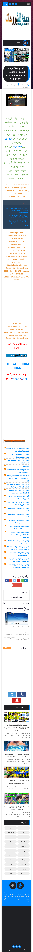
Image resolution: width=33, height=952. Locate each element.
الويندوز (9, 138)
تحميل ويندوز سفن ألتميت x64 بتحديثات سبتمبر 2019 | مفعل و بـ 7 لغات (18, 560)
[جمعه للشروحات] (17, 27)
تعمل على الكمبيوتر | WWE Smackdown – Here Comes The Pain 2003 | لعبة (16, 755)
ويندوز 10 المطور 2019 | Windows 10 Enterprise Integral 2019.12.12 (19, 491)
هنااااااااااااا (11, 364)
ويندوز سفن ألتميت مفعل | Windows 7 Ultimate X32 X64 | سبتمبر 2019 (18, 566)
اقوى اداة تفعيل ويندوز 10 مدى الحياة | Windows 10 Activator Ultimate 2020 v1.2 (18, 478)
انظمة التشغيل (23, 842)
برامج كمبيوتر (23, 851)
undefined (26, 466)
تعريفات (24, 855)
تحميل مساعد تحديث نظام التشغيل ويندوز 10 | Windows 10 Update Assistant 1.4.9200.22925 (16, 210)
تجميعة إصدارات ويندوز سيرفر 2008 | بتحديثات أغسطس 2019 (19, 455)
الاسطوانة (17, 146)
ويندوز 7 (13, 85)
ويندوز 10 (20, 85)
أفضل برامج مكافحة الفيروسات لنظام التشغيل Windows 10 (19, 497)
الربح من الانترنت (10, 832)
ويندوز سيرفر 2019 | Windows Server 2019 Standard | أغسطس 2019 (17, 449)
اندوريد (10, 837)
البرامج (25, 378)
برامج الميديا (10, 846)
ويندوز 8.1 (8, 85)
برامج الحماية (23, 846)
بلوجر (10, 851)
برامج (10, 842)
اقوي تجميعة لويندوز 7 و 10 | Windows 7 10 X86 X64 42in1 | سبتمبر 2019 (17, 217)
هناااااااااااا (25, 364)
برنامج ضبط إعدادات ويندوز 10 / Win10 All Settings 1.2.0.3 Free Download (18, 485)
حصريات (10, 855)
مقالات (10, 864)
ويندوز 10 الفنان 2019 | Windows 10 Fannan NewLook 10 (19, 554)
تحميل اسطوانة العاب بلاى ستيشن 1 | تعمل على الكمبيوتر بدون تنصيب (16, 781)
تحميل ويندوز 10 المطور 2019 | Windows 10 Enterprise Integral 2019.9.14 (18, 548)
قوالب (10, 860)
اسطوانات (10, 828)
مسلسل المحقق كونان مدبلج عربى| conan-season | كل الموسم (16, 808)
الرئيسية (25, 85)
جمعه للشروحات (11, 950)
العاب (23, 837)
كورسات (23, 864)
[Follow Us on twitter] (16, 946)
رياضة (23, 860)
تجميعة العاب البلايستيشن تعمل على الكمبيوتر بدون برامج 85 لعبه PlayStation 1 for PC (16, 728)
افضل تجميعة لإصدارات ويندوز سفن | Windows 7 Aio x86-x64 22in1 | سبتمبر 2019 (18, 223)
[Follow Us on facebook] (19, 946)
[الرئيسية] (25, 43)
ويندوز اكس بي (24, 87)
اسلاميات (23, 832)
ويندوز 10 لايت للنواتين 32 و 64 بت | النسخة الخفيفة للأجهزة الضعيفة (18, 503)
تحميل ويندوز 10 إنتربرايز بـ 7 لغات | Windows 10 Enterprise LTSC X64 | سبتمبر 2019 (19, 535)
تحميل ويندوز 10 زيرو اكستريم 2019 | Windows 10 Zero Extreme (19, 527)
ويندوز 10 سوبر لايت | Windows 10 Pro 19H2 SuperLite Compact (19, 521)
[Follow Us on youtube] (13, 946)
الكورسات (16, 378)
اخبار (23, 828)
